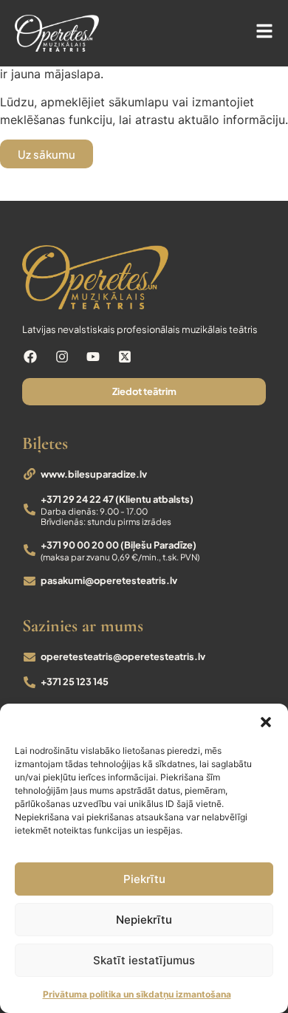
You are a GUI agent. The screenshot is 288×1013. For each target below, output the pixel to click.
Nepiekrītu (144, 920)
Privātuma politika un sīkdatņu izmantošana (137, 994)
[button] (265, 722)
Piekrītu (144, 879)
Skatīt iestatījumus (144, 960)
